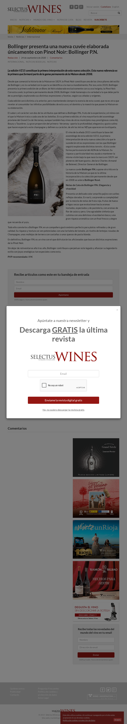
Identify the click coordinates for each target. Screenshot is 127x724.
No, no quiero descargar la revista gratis (63, 409)
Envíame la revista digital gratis (63, 400)
